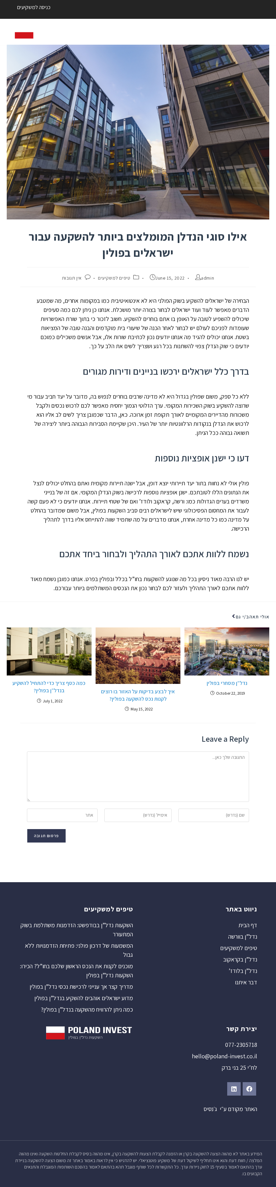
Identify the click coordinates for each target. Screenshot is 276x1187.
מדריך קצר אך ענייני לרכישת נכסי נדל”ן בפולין (81, 986)
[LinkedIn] (234, 1089)
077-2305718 (241, 1045)
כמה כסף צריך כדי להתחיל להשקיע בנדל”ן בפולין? (48, 687)
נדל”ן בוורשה (242, 936)
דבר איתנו (246, 982)
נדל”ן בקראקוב (240, 959)
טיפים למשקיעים (114, 278)
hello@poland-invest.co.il (224, 1056)
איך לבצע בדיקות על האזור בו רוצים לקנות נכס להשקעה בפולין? (138, 695)
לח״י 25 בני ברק (239, 1067)
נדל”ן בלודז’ (243, 971)
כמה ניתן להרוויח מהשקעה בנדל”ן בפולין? (87, 1009)
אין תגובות (72, 278)
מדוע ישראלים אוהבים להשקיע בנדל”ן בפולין (83, 998)
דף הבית (247, 925)
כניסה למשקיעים (33, 7)
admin (207, 278)
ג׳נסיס (210, 1109)
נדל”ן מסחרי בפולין (227, 683)
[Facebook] (249, 1089)
